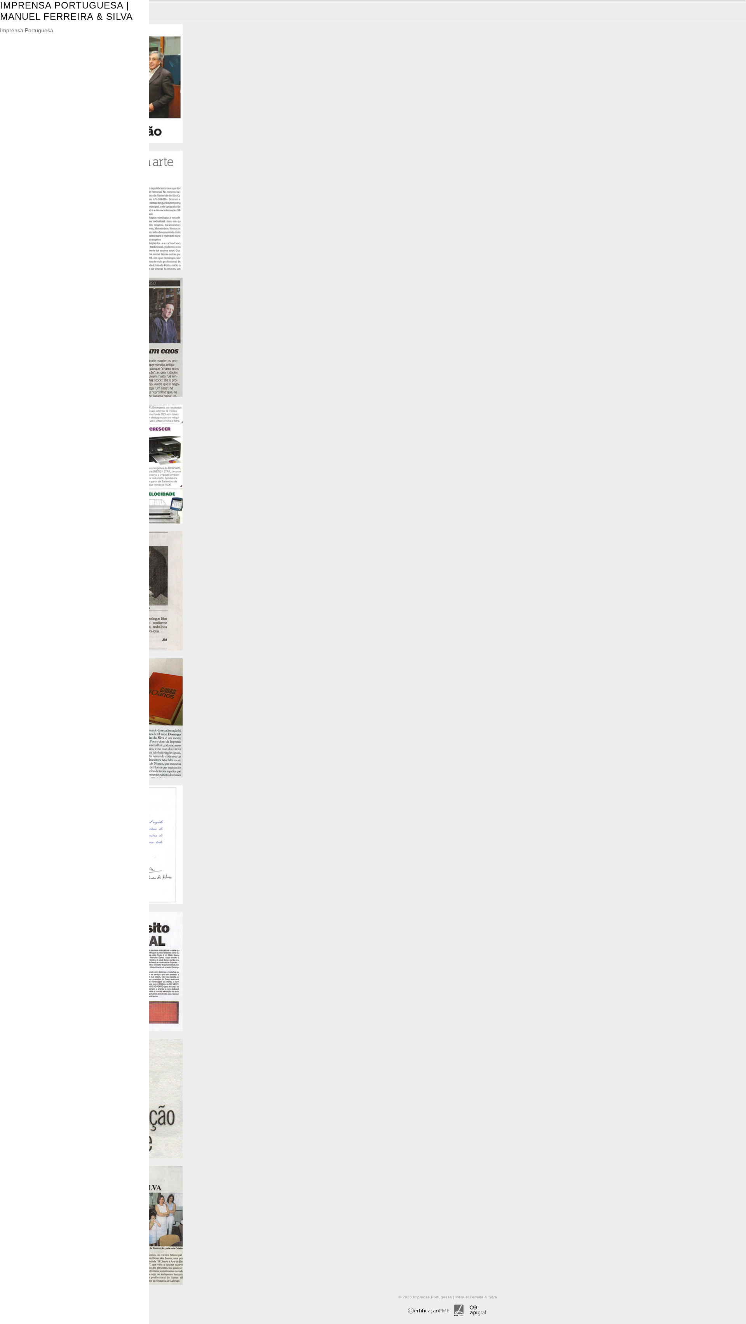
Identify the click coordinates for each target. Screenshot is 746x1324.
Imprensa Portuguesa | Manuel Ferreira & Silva (66, 11)
